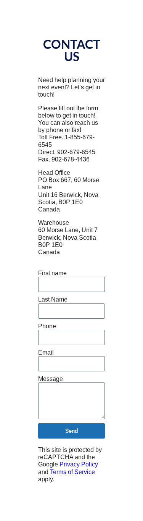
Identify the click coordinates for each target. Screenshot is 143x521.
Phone (47, 326)
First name (52, 273)
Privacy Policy (78, 464)
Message (50, 379)
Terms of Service (72, 472)
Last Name (52, 299)
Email (46, 352)
